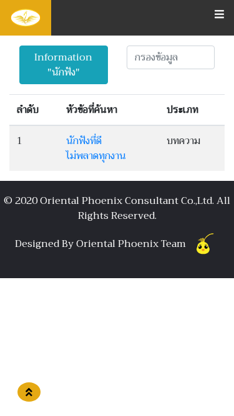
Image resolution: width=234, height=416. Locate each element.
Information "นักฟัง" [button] (63, 65)
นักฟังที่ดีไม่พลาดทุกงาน (96, 148)
